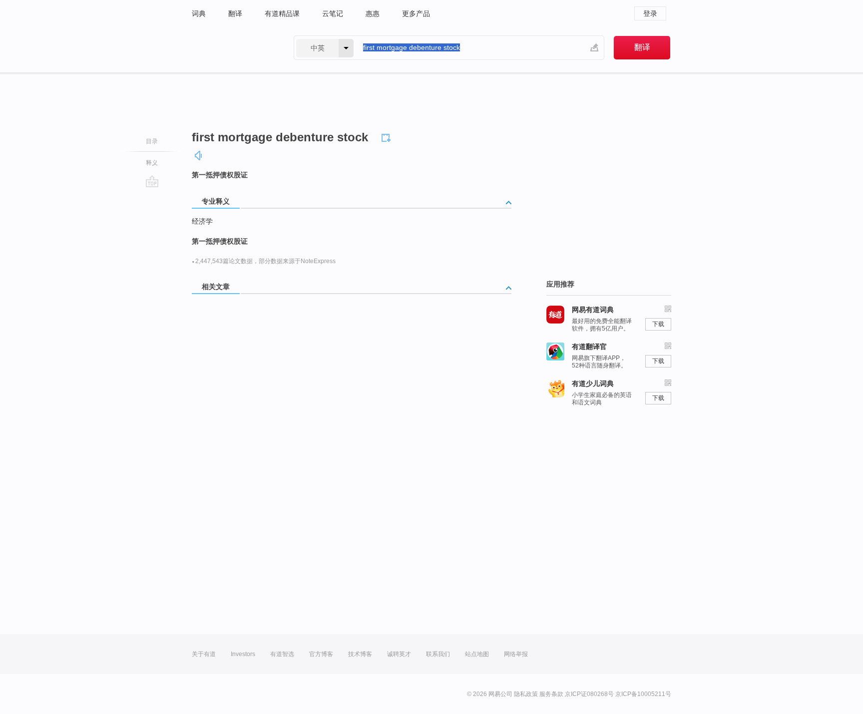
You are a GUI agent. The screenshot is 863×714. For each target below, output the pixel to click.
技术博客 (360, 654)
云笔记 (332, 13)
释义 (152, 162)
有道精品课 (282, 13)
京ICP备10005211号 (643, 694)
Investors (243, 654)
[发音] (199, 155)
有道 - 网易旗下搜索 (233, 47)
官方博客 (321, 654)
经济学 (202, 221)
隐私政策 (526, 694)
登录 (650, 13)
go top (152, 181)
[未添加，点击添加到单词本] (388, 136)
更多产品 (416, 13)
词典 (199, 13)
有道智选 (282, 654)
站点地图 (477, 654)
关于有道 (204, 654)
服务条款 (551, 694)
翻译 (235, 13)
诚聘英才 (399, 654)
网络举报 (516, 654)
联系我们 (438, 654)
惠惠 (373, 13)
